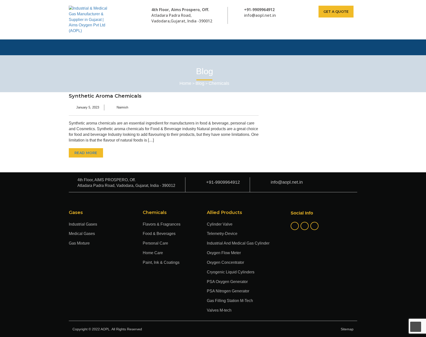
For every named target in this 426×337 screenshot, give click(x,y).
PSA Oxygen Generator (227, 282)
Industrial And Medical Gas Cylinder (238, 243)
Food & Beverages (159, 233)
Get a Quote (336, 11)
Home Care (153, 253)
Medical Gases (82, 233)
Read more (85, 153)
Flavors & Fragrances (161, 224)
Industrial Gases (83, 224)
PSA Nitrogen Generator (228, 291)
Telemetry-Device (222, 233)
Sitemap (347, 329)
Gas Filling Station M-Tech (230, 301)
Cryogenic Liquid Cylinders (230, 272)
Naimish (122, 107)
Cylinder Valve (219, 224)
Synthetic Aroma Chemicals (105, 96)
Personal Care (155, 243)
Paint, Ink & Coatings (161, 262)
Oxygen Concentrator (225, 262)
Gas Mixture (79, 243)
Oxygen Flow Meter (224, 253)
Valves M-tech (219, 310)
